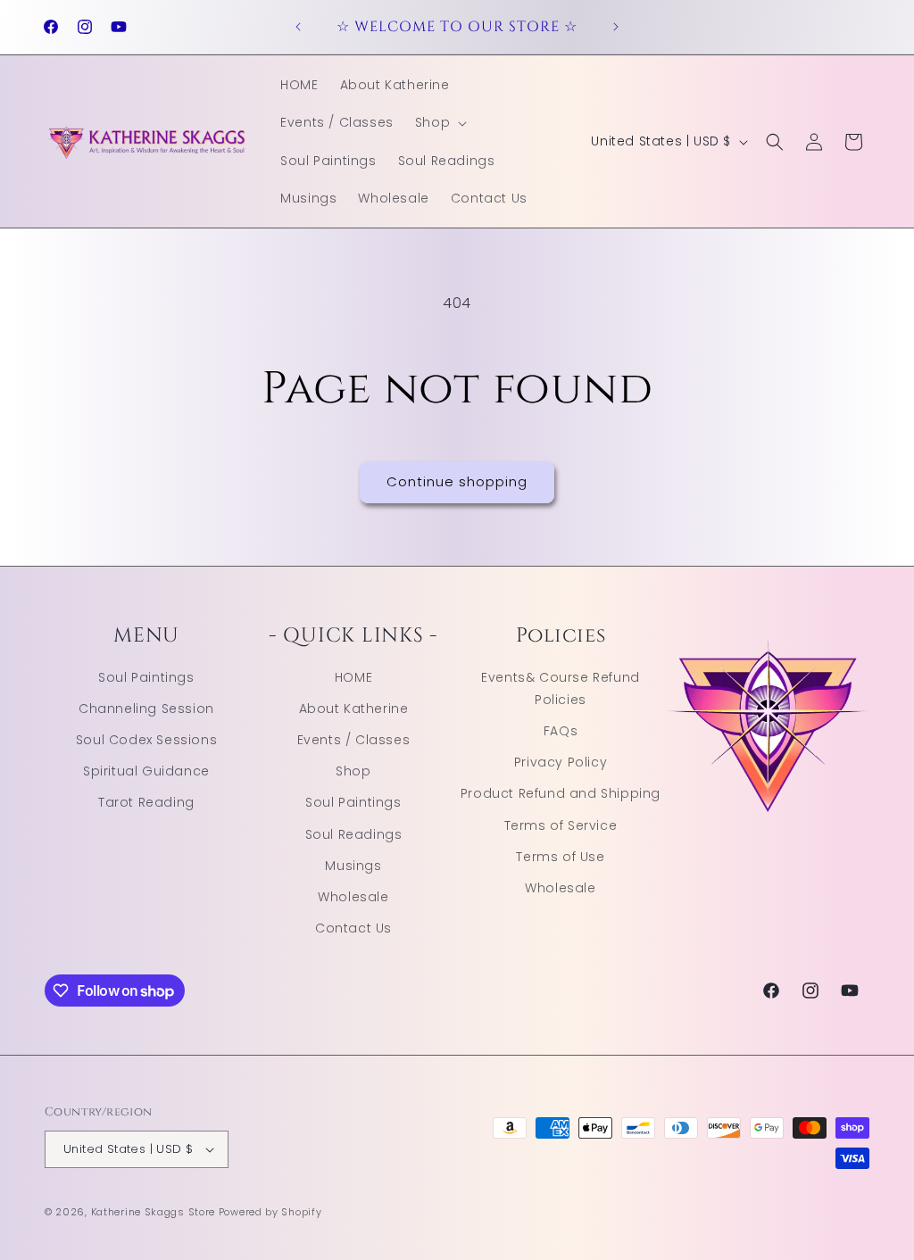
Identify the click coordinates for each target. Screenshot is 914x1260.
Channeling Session (146, 708)
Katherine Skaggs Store (153, 1212)
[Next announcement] (616, 27)
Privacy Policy (560, 762)
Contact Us (353, 928)
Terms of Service (561, 825)
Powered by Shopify (270, 1212)
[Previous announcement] (298, 27)
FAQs (560, 731)
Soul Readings (354, 834)
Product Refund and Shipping (561, 793)
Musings (353, 866)
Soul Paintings (146, 677)
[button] (439, 122)
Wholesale (353, 897)
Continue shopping (457, 481)
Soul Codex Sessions (146, 740)
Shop (353, 771)
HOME (353, 677)
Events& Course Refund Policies (560, 688)
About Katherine (354, 708)
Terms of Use (560, 857)
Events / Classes (354, 740)
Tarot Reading (146, 802)
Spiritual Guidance (146, 771)
